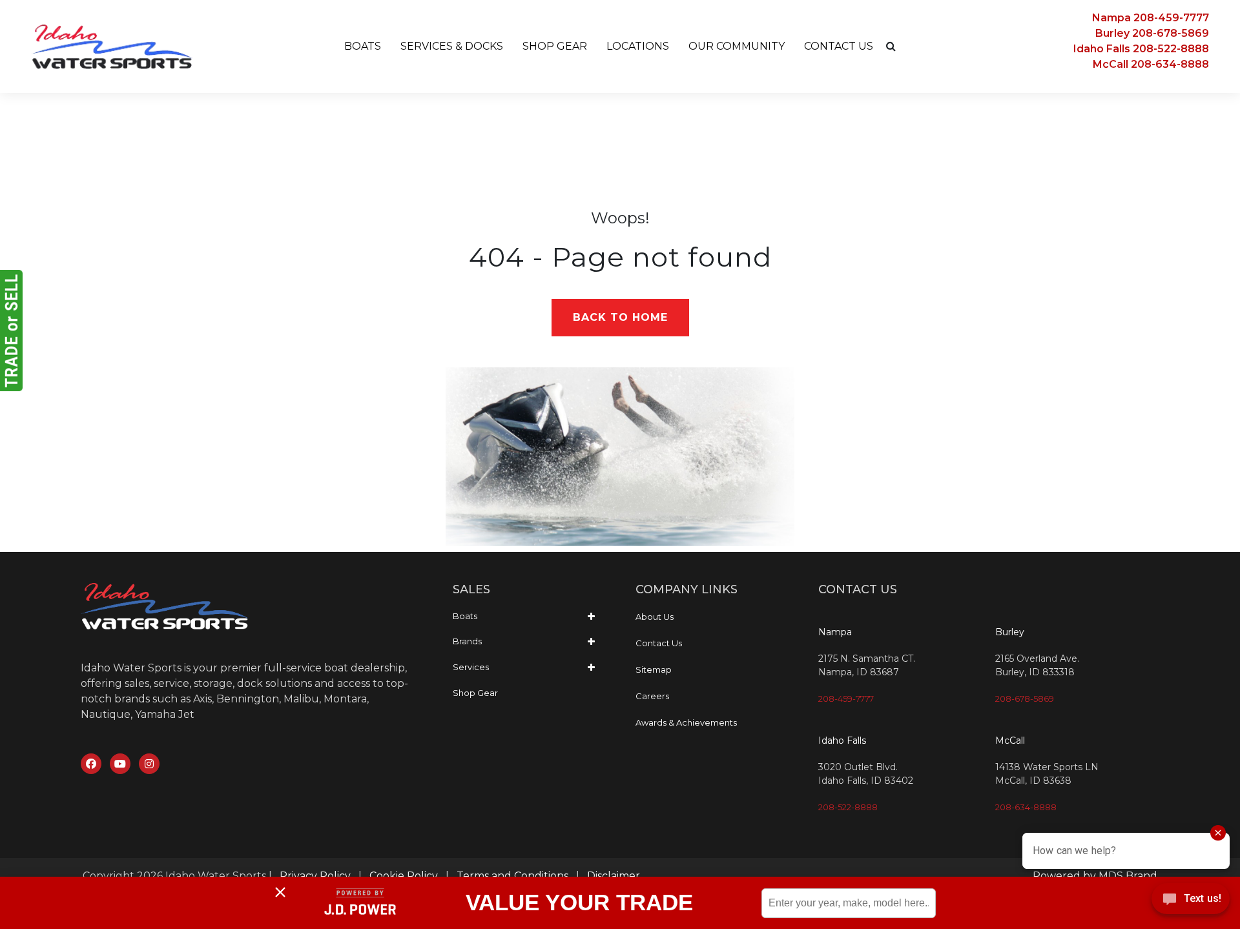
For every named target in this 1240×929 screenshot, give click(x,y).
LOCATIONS (637, 46)
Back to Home (620, 317)
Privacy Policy (315, 876)
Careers (652, 696)
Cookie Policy (403, 876)
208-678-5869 (1024, 698)
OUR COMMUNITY (736, 46)
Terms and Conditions (512, 876)
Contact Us (659, 643)
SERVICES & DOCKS (451, 46)
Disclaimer (613, 876)
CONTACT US (838, 46)
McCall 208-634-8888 (1151, 64)
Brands (467, 641)
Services (471, 667)
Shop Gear (475, 693)
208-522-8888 (848, 807)
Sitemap (654, 669)
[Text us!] (1190, 902)
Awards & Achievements (686, 722)
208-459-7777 (846, 698)
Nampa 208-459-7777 (1150, 18)
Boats (465, 616)
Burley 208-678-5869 (1152, 33)
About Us (655, 616)
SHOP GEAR (554, 46)
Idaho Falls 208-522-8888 (1141, 49)
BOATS (362, 46)
